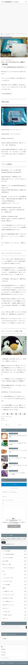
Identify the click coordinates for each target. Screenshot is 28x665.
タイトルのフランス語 (14, 581)
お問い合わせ (3, 652)
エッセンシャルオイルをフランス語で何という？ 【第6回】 (17, 473)
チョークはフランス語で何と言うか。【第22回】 (17, 458)
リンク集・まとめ (14, 611)
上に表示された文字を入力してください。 (14, 520)
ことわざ (14, 574)
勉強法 (14, 588)
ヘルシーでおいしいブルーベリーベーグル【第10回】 (18, 451)
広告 (14, 571)
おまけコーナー (14, 608)
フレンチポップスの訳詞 (14, 557)
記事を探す (3, 654)
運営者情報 (3, 649)
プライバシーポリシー (5, 657)
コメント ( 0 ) (14, 484)
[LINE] (16, 414)
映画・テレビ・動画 (14, 564)
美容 (3, 418)
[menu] (26, 2)
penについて (14, 618)
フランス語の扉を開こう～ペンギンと (10, 1)
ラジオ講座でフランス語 (14, 591)
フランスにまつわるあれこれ (14, 567)
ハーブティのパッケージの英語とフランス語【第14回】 (17, 444)
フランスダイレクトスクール (14, 594)
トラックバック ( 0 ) (14, 488)
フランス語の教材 (14, 584)
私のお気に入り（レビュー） (14, 604)
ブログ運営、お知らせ (14, 614)
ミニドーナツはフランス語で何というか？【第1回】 (18, 466)
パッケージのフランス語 (6, 37)
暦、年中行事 (14, 561)
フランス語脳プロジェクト (14, 601)
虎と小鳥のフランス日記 (14, 598)
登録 (3, 542)
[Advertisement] (14, 18)
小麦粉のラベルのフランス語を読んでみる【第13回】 (18, 436)
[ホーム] (14, 646)
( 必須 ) (4, 496)
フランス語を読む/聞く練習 (14, 554)
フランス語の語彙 (14, 550)
